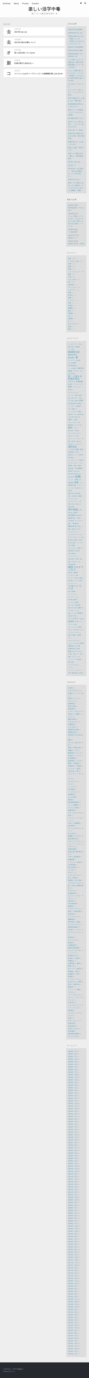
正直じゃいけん (73, 1028)
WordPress (71, 457)
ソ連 (80, 501)
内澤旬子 (70, 389)
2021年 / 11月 (73, 1168)
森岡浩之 (79, 403)
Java (78, 422)
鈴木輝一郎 (77, 417)
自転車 (73, 441)
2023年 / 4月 (72, 1124)
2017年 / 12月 (73, 1260)
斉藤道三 (71, 961)
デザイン (71, 872)
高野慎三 (77, 763)
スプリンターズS (72, 556)
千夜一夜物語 (71, 545)
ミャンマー (71, 395)
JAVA (81, 654)
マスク (70, 630)
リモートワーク (75, 587)
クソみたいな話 (73, 261)
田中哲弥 (71, 922)
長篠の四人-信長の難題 (74, 493)
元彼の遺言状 (71, 553)
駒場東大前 (74, 352)
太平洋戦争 (71, 521)
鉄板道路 (71, 760)
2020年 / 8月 (72, 1205)
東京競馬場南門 (72, 365)
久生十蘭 (70, 417)
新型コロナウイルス (75, 651)
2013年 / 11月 (73, 1346)
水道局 (70, 755)
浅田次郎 (70, 455)
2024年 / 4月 (72, 1093)
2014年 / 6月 (72, 1338)
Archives (7, 3)
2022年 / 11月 (73, 1137)
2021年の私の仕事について (25, 42)
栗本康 (70, 971)
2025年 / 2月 (72, 1069)
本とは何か (72, 833)
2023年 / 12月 (73, 1103)
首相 (69, 523)
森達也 (75, 540)
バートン (78, 929)
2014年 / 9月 (72, 1330)
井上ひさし (75, 398)
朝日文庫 (77, 551)
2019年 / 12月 (73, 1226)
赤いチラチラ (73, 324)
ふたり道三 (71, 349)
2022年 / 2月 (72, 1161)
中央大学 (71, 1002)
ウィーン (71, 989)
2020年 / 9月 (72, 1202)
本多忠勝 (71, 1031)
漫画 (70, 292)
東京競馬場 (71, 507)
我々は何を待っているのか (24, 52)
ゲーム (82, 630)
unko (82, 537)
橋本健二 (70, 384)
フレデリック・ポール (75, 773)
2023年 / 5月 (72, 1121)
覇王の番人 (71, 662)
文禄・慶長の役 (78, 608)
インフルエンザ (78, 444)
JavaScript (80, 414)
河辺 (69, 591)
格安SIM (70, 599)
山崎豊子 (71, 974)
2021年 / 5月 (72, 1184)
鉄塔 (69, 984)
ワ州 (81, 371)
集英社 (70, 465)
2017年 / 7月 (72, 1268)
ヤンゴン (71, 1000)
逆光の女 (71, 771)
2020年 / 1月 (72, 1223)
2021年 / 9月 (72, 1174)
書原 (69, 529)
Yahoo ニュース (73, 698)
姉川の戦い (71, 430)
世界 (69, 656)
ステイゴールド (77, 387)
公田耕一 (78, 714)
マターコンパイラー (75, 841)
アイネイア (71, 575)
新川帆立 (80, 455)
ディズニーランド (74, 924)
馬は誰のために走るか (75, 735)
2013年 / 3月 (72, 1354)
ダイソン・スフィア (75, 997)
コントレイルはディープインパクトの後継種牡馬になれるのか (38, 73)
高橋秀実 (78, 406)
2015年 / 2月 (72, 1320)
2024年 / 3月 (72, 1095)
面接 (76, 482)
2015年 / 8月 (72, 1312)
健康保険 (71, 919)
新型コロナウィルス (76, 568)
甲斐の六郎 (72, 706)
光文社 (70, 929)
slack (75, 624)
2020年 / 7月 (72, 1208)
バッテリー (80, 485)
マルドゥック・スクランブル (76, 438)
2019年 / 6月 (72, 1241)
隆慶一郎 (79, 548)
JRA (70, 419)
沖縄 (80, 510)
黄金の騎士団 (72, 838)
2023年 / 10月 (73, 1108)
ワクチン (75, 428)
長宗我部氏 (72, 758)
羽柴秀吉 (81, 460)
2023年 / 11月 (73, 1106)
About (16, 3)
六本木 (77, 452)
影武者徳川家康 (72, 403)
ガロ (75, 414)
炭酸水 (70, 750)
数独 (74, 542)
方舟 (75, 613)
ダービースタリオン (73, 665)
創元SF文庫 (71, 477)
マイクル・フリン (74, 979)
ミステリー (72, 290)
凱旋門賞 (80, 368)
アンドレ (78, 755)
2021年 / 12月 (73, 1166)
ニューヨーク (79, 542)
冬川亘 (70, 688)
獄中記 (70, 295)
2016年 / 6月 (72, 1288)
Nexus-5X (72, 354)
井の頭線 (78, 360)
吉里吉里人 (71, 468)
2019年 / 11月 (73, 1228)
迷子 (80, 480)
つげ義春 (75, 420)
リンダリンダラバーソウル (75, 463)
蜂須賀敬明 (71, 452)
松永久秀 (78, 441)
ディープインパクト (74, 433)
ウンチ (70, 784)
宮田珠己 (81, 673)
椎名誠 (70, 425)
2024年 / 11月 (73, 1077)
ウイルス (71, 768)
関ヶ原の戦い (72, 374)
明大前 (75, 465)
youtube (81, 619)
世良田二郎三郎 (72, 616)
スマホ (70, 400)
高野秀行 (80, 613)
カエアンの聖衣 (78, 580)
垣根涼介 (71, 646)
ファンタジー (73, 287)
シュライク (71, 360)
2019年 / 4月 (72, 1247)
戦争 (70, 386)
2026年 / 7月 (72, 1051)
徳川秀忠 (70, 580)
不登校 (77, 559)
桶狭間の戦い (72, 518)
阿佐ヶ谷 (71, 966)
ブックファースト (73, 501)
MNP (77, 575)
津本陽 (76, 401)
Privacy (25, 3)
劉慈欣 (80, 627)
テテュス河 (71, 488)
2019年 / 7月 (72, 1239)
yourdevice (72, 1026)
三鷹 (69, 673)
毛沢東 (74, 877)
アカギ (79, 760)
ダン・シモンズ (72, 627)
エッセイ (71, 300)
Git (78, 974)
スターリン (71, 480)
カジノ (81, 621)
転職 (70, 266)
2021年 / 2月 (72, 1192)
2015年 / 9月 (72, 1309)
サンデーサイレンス (74, 537)
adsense (70, 444)
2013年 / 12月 (73, 1343)
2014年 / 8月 (72, 1333)
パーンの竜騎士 (72, 368)
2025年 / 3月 (72, 1067)
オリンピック (79, 521)
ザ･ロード (71, 846)
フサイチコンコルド (75, 883)
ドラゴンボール (73, 722)
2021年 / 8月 (72, 1176)
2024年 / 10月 (73, 1080)
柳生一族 (70, 608)
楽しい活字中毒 (44, 9)
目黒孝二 (75, 512)
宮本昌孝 (77, 605)
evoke (79, 862)
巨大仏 (73, 504)
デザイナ (71, 381)
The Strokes (72, 903)
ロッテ (79, 753)
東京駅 (70, 976)
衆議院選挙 (75, 673)
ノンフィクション (74, 271)
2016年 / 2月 (72, 1296)
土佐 (69, 823)
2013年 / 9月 (72, 1351)
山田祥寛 (71, 963)
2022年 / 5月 (72, 1153)
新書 (70, 297)
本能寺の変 (72, 485)
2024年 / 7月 (72, 1087)
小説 (70, 277)
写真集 (70, 313)
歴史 (70, 274)
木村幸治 (71, 914)
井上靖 (77, 436)
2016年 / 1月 (72, 1299)
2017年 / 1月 (72, 1275)
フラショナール (72, 594)
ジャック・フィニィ (75, 844)
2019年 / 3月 (72, 1249)
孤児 (69, 441)
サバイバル (71, 602)
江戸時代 (74, 496)
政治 (70, 329)
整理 (69, 740)
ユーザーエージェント (75, 932)
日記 (70, 258)
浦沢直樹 (71, 708)
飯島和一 (71, 987)
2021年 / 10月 (73, 1171)
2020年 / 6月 (72, 1210)
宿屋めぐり (74, 409)
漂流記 (70, 305)
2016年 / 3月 (72, 1294)
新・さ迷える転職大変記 (75, 377)
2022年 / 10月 (73, 1140)
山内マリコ (71, 436)
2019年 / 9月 (72, 1234)
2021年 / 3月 (72, 1189)
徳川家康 (71, 515)
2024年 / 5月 (72, 1090)
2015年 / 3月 (72, 1317)
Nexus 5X (77, 747)
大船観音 (77, 823)
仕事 (70, 263)
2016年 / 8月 (72, 1286)
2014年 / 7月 (72, 1335)
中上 (76, 750)
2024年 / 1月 (72, 1101)
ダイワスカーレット (73, 532)
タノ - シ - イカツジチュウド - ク (44, 13)
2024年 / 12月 (73, 1074)
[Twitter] (80, 3)
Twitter (79, 411)
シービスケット (73, 792)
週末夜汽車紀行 (73, 927)
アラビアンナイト (78, 384)
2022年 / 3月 (72, 1158)
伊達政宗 (71, 766)
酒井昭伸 (70, 482)
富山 (69, 398)
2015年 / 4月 (72, 1314)
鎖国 (78, 922)
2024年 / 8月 (72, 1085)
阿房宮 (79, 766)
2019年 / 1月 (72, 1254)
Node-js (77, 430)
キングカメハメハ (73, 460)
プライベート (71, 659)
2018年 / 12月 (73, 1257)
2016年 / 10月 (73, 1283)
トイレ (81, 482)
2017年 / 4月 (72, 1270)
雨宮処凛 (77, 856)
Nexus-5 (72, 526)
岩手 (69, 815)
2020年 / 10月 (73, 1200)
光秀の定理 (71, 559)
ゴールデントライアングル (75, 534)
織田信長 (72, 446)
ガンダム (71, 870)
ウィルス (71, 862)
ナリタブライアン (73, 344)
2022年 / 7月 (72, 1147)
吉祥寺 (79, 635)
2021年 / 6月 (72, 1181)
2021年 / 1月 (72, 1194)
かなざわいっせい (76, 561)
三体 (69, 409)
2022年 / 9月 (72, 1142)
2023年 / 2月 (72, 1129)
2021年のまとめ (20, 32)
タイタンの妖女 (73, 807)
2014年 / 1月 (72, 1341)
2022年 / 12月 (73, 1134)
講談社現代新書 (73, 948)
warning (70, 512)
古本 (77, 621)
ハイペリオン (78, 425)
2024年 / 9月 (72, 1082)
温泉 (69, 561)
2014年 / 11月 (73, 1328)
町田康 (82, 643)
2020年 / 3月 (72, 1218)
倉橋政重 (71, 859)
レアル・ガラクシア (75, 711)
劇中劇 (70, 572)
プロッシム (72, 701)
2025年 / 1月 (72, 1072)
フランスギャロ (72, 411)
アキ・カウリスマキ (75, 813)
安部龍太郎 (71, 649)
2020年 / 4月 (72, 1215)
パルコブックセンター (74, 640)
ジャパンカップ (72, 583)
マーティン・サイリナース (75, 670)
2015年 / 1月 (72, 1322)
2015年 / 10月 (73, 1307)
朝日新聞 (78, 659)
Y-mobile (78, 468)
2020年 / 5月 (72, 1213)
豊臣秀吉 (71, 357)
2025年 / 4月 (72, 1064)
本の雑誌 (73, 509)
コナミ (70, 716)
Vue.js (70, 714)
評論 (70, 326)
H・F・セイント (73, 1020)
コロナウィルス (72, 422)
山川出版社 (72, 864)
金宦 (78, 768)
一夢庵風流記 (75, 523)
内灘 (69, 504)
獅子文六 (77, 984)
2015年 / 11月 (73, 1304)
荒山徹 (79, 518)
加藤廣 (81, 578)
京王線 (80, 540)
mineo (76, 578)
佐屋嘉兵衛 (72, 893)
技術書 (70, 318)
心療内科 (75, 572)
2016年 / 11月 (73, 1281)
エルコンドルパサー (73, 392)
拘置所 (77, 602)
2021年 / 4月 (72, 1187)
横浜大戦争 (71, 347)
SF (69, 282)
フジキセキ (71, 610)
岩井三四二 (77, 471)
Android (71, 284)
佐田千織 (71, 1023)
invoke (70, 958)
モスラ (70, 779)
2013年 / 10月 (73, 1348)
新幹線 (70, 942)
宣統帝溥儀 (72, 849)
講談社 (80, 395)
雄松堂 (70, 799)
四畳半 (80, 465)
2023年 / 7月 (72, 1116)
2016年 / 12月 (73, 1278)
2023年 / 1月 (72, 1132)
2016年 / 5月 (72, 1291)
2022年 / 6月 (72, 1150)
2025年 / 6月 (72, 1059)
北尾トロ (78, 504)
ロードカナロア (72, 548)
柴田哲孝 (71, 794)
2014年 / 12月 (73, 1325)
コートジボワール (74, 994)
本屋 (70, 303)
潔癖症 (74, 635)
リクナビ (70, 667)
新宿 (76, 395)
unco (77, 643)
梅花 (69, 763)
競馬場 (80, 496)
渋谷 (81, 449)
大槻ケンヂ (76, 654)
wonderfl (71, 825)
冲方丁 (79, 529)
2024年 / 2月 (72, 1098)
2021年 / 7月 (72, 1179)
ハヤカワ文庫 (73, 449)
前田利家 (71, 703)
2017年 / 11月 (73, 1262)
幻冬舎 (77, 630)
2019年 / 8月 (72, 1236)
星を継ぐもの (72, 955)
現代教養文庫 (71, 564)
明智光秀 (71, 551)
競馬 (70, 269)
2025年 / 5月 (72, 1061)
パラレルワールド (74, 875)
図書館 (70, 308)
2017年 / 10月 (73, 1265)
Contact (35, 3)
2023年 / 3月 (72, 1127)
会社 (69, 496)
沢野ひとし (80, 526)
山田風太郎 (72, 945)
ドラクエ (70, 624)
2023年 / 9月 (72, 1111)
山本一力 (70, 613)
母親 (69, 747)
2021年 (6, 24)
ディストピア (72, 940)
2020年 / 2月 (72, 1221)
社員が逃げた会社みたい (23, 63)
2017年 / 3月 (72, 1273)
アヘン (70, 638)
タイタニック (72, 781)
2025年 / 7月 (72, 1056)
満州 (81, 559)
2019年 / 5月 (72, 1244)
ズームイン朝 (72, 1036)
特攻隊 (70, 880)
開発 (76, 479)
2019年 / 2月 (72, 1252)
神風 (78, 989)
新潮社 (73, 591)
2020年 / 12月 (73, 1197)
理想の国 (74, 529)
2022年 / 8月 (72, 1145)
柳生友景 (78, 911)
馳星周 (75, 599)
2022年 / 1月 (72, 1163)
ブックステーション (73, 597)
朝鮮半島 (70, 414)
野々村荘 (78, 880)
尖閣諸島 (77, 347)
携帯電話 (70, 471)
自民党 (70, 490)
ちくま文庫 (72, 363)
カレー (70, 316)
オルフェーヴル (76, 656)
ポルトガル (71, 605)
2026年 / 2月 (72, 1054)
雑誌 (70, 310)
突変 (80, 398)
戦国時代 (71, 621)
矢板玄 (77, 958)
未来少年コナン (79, 488)
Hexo (69, 635)
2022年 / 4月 (72, 1155)
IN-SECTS (79, 515)
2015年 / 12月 (73, 1301)
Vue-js (80, 344)
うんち (77, 610)
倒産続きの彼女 (73, 729)
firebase (70, 540)
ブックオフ (73, 618)
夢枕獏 (78, 648)
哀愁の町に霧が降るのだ (74, 474)
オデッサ (71, 968)
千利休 (70, 654)
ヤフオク (76, 371)
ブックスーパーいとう (74, 632)
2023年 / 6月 (72, 1119)
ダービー (70, 578)
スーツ (75, 455)
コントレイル (71, 643)
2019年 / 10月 (73, 1231)
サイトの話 (72, 279)
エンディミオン (72, 499)
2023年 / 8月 (72, 1114)
